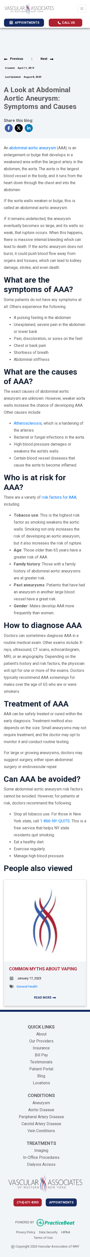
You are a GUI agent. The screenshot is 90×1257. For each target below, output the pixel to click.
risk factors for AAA (59, 497)
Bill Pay (41, 1055)
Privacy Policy (25, 1232)
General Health (27, 986)
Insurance (41, 1048)
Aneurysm (41, 1102)
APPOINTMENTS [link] (26, 22)
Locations (41, 1083)
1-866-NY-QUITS (55, 821)
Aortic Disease (41, 1109)
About (41, 1034)
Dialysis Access (41, 1164)
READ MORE (43, 997)
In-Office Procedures (41, 1157)
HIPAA (65, 1232)
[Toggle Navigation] (82, 8)
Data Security (48, 1232)
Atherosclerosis (28, 423)
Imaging (41, 1150)
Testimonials (41, 1062)
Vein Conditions (41, 1130)
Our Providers (41, 1041)
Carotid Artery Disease (41, 1123)
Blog (41, 1076)
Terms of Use (43, 1238)
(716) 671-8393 (27, 1202)
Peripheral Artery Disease (41, 1116)
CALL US (68, 22)
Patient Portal (41, 1069)
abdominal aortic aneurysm (32, 148)
